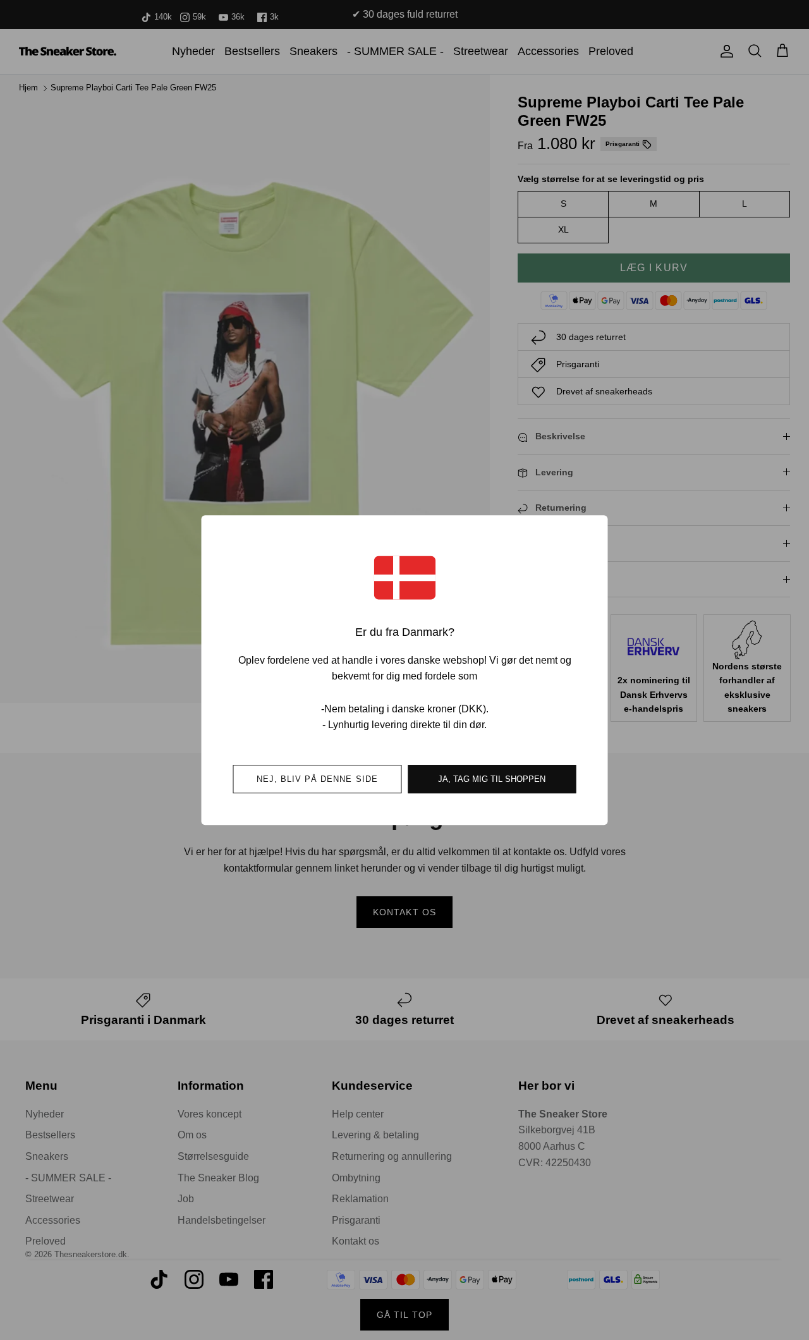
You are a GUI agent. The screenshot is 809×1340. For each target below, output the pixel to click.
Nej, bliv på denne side (317, 779)
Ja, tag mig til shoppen (491, 779)
